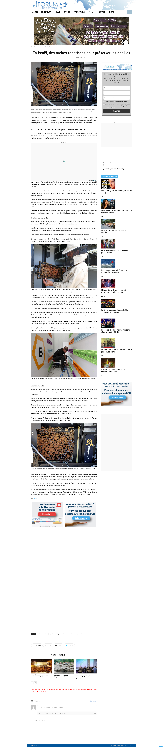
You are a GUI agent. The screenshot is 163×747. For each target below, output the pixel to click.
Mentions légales (115, 745)
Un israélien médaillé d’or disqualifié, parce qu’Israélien (114, 251)
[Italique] (42, 713)
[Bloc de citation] (55, 713)
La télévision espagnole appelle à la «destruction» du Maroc (114, 311)
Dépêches (39, 47)
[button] (129, 12)
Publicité (123, 745)
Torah (92, 12)
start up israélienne (79, 634)
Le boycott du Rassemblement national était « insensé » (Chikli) (115, 331)
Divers (111, 12)
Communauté (46, 12)
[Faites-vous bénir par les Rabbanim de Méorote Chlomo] (81, 31)
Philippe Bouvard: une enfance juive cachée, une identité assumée (114, 291)
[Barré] (47, 713)
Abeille (38, 634)
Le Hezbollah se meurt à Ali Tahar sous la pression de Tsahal (116, 351)
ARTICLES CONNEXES (40, 655)
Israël (70, 634)
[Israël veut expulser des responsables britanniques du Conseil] (86, 666)
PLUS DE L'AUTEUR (58, 655)
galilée (51, 634)
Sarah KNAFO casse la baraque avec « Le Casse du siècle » (116, 212)
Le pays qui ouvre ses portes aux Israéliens (113, 231)
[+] (65, 713)
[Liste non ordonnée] (52, 713)
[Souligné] (44, 713)
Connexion (93, 701)
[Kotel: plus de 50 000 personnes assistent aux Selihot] (41, 666)
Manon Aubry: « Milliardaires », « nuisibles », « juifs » (116, 192)
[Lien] (60, 713)
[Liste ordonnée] (49, 713)
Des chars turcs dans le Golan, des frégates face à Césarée (114, 271)
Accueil (35, 12)
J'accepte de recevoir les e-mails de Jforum (116, 101)
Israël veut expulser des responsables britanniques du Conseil (84, 677)
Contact (130, 745)
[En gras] (39, 713)
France (67, 12)
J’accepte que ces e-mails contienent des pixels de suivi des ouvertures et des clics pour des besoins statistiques (117, 106)
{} (62, 713)
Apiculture (45, 634)
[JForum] (81, 5)
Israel (58, 12)
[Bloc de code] (57, 713)
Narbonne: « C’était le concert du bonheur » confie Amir (113, 370)
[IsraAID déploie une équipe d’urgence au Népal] (64, 666)
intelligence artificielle (61, 634)
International (79, 12)
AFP (35, 498)
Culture (102, 12)
